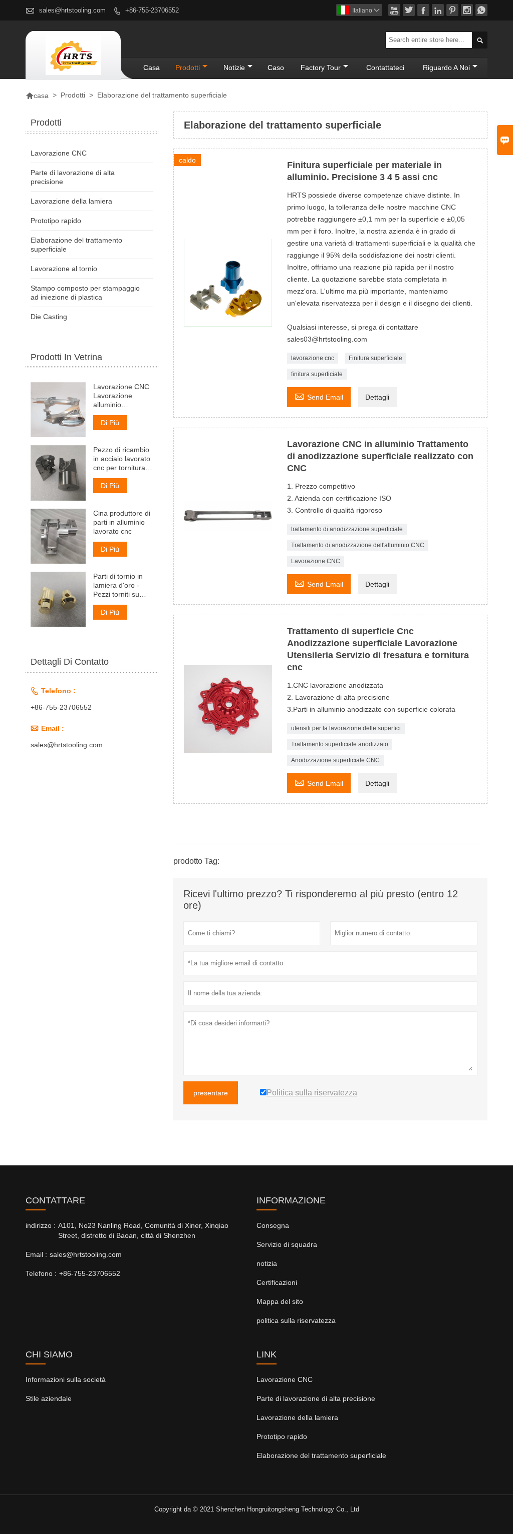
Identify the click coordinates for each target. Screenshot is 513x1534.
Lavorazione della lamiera (71, 201)
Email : (36, 1254)
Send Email (319, 396)
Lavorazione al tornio (64, 269)
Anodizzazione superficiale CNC (335, 760)
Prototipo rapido (56, 221)
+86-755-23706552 (152, 10)
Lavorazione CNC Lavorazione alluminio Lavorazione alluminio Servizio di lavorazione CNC (121, 396)
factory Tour (321, 68)
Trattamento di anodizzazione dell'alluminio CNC (357, 545)
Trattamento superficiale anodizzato (339, 744)
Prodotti (187, 68)
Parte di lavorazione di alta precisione (315, 1398)
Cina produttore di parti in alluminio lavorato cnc (121, 522)
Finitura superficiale (375, 358)
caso (276, 68)
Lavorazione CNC (315, 561)
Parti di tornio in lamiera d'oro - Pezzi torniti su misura (118, 585)
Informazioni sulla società (66, 1379)
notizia (266, 1263)
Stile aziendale (49, 1398)
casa (151, 68)
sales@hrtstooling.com (72, 10)
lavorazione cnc (312, 358)
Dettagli (377, 397)
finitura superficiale (317, 374)
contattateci (385, 68)
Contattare (55, 1200)
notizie (234, 68)
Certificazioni (276, 1282)
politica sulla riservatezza (296, 1320)
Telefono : (41, 1273)
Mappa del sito (279, 1301)
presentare (210, 1093)
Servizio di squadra (286, 1244)
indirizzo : (41, 1225)
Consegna (272, 1225)
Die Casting (49, 317)
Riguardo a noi (446, 68)
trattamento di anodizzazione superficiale (347, 529)
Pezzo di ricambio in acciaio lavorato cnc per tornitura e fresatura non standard (122, 459)
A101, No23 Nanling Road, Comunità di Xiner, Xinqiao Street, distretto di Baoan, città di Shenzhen (143, 1230)
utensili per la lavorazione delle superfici (346, 728)
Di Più (110, 423)
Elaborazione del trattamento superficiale (321, 1455)
